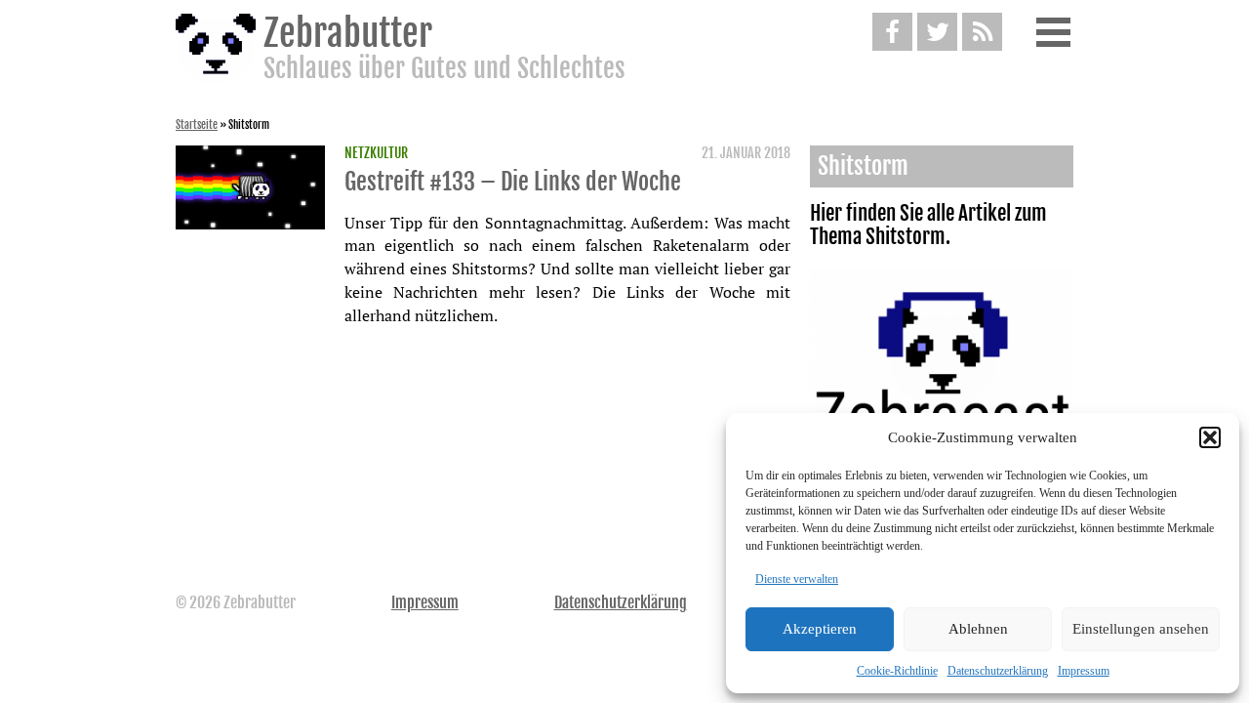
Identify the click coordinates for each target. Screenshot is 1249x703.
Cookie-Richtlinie (897, 671)
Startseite (197, 125)
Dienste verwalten (796, 579)
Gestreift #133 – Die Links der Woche (512, 181)
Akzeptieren (820, 629)
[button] (1210, 437)
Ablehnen (978, 629)
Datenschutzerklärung (997, 671)
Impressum (1083, 671)
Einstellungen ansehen (1140, 629)
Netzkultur (376, 153)
